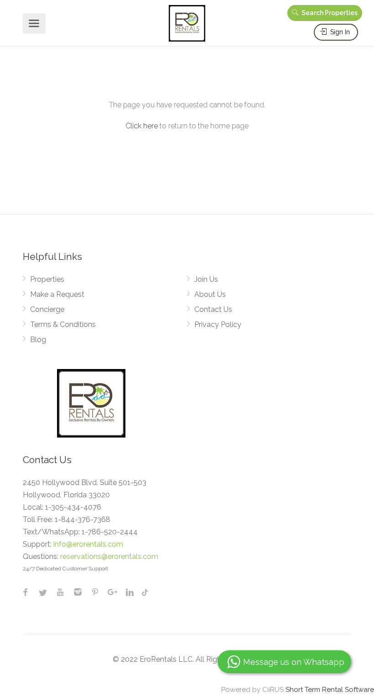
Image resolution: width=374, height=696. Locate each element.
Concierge (47, 309)
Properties (47, 279)
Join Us (206, 279)
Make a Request (57, 294)
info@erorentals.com (88, 544)
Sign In (339, 32)
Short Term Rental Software (330, 689)
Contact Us (213, 309)
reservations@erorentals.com (109, 556)
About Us (210, 294)
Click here (141, 125)
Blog (38, 339)
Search (329, 12)
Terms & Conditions (63, 324)
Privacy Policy (217, 324)
